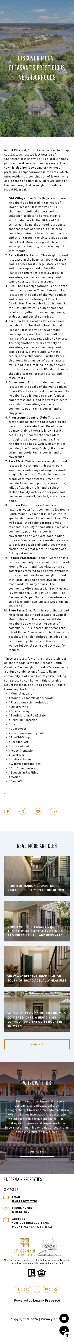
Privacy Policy (52, 1319)
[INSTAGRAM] (27, 1289)
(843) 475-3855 (20, 1211)
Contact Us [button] (37, 1151)
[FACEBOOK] (18, 1289)
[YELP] (55, 1289)
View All (37, 1044)
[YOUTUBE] (46, 1289)
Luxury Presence (46, 1300)
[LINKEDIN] (37, 1289)
